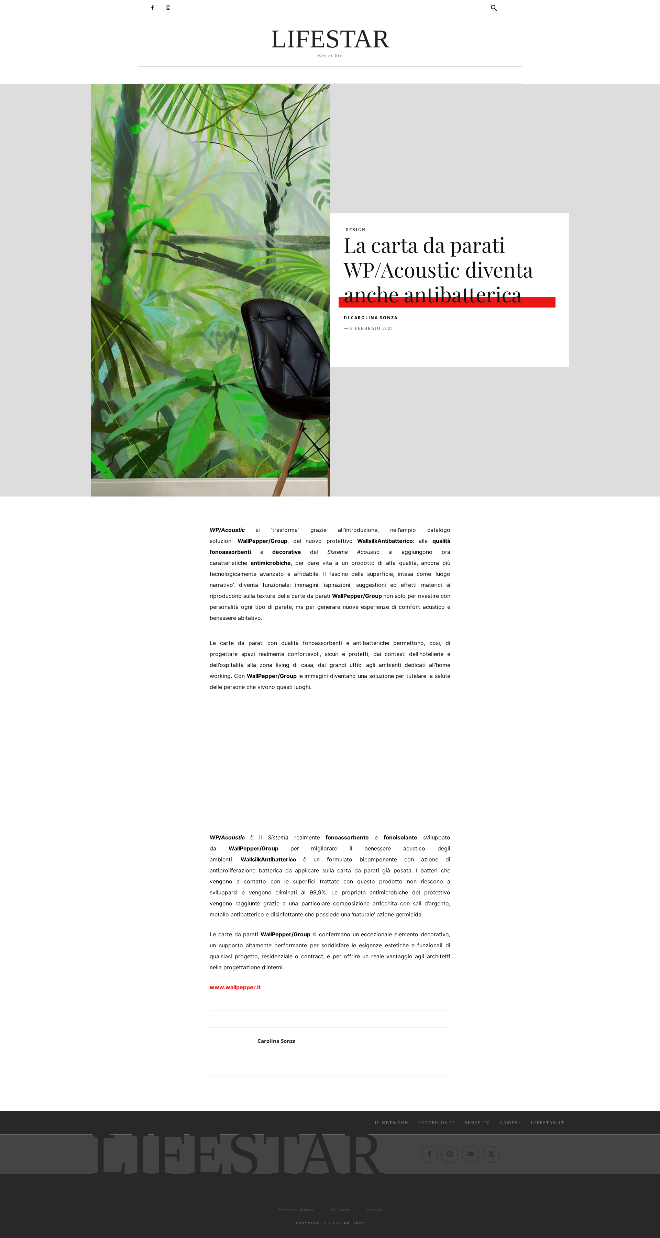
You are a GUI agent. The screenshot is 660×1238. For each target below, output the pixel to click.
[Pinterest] (382, 346)
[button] (494, 8)
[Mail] (470, 1154)
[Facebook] (152, 8)
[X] (366, 346)
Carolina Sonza (374, 318)
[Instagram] (168, 8)
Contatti (374, 1209)
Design (355, 230)
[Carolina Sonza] (233, 1051)
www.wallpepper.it (235, 987)
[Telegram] (445, 346)
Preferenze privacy (296, 1209)
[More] (461, 346)
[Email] (430, 346)
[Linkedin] (414, 346)
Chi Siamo (340, 1209)
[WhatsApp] (398, 346)
